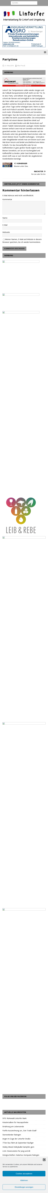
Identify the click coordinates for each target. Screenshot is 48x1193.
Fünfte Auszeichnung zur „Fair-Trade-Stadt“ (19, 1130)
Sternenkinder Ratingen (11, 1135)
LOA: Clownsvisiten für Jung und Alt (16, 1151)
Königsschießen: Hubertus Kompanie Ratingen (20, 1155)
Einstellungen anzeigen (24, 1187)
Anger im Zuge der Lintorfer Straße (16, 1139)
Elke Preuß (21, 65)
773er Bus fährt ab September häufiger (18, 1143)
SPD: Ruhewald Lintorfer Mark (14, 1118)
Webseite (6, 232)
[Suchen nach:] (24, 3)
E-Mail (4, 225)
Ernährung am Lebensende (13, 1126)
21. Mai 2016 (9, 65)
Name (4, 218)
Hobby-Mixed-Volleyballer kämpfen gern (18, 1147)
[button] (44, 1159)
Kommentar (7, 199)
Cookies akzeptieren (24, 1174)
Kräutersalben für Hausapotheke (15, 1122)
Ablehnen (24, 1180)
